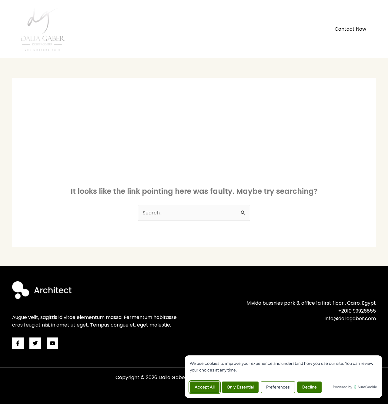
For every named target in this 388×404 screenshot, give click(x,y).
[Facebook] (18, 343)
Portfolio (274, 29)
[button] (350, 29)
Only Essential (240, 387)
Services (304, 29)
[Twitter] (35, 343)
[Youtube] (52, 343)
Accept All (205, 387)
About (247, 29)
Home (223, 29)
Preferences (278, 387)
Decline (309, 387)
